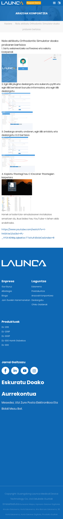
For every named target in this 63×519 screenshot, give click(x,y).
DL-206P (6, 331)
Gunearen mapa (27, 504)
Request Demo (34, 3)
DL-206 (5, 327)
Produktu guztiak (50, 514)
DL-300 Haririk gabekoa (14, 340)
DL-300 (5, 345)
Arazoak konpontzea (42, 295)
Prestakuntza (38, 291)
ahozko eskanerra (11, 509)
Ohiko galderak (39, 304)
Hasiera (8, 23)
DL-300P (6, 336)
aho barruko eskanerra (46, 509)
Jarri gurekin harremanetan (16, 300)
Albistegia (7, 291)
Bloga (5, 295)
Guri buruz (7, 286)
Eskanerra (37, 286)
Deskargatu (38, 300)
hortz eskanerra (27, 509)
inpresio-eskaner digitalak (48, 504)
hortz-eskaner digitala (31, 514)
